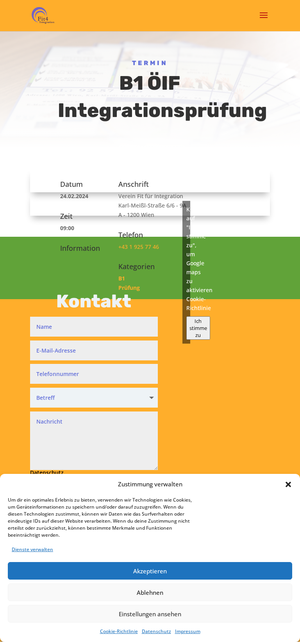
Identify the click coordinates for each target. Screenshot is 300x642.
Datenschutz (156, 631)
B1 (121, 278)
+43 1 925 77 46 (138, 246)
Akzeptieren (150, 571)
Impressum (187, 631)
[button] (288, 484)
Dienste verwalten (32, 549)
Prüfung (129, 287)
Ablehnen (150, 592)
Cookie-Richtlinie (119, 631)
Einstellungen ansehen (150, 614)
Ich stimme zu (198, 328)
